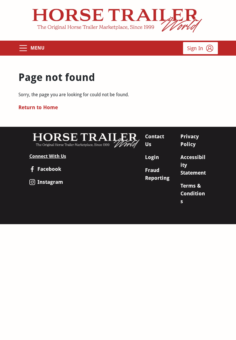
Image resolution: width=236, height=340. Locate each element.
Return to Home (38, 107)
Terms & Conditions (192, 193)
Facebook (49, 169)
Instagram (50, 182)
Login (152, 157)
